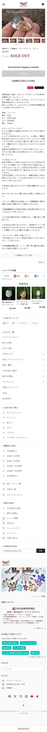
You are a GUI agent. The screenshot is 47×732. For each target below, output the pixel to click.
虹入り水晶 (7, 343)
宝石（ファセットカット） (13, 359)
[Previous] (3, 23)
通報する (41, 262)
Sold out (24, 73)
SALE (5, 393)
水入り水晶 (7, 348)
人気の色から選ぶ (10, 371)
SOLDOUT (7, 399)
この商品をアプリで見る (23, 255)
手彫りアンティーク (10, 387)
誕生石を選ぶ (8, 376)
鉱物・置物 (7, 365)
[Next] (44, 23)
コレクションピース (10, 337)
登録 (40, 551)
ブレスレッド (8, 382)
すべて (7, 276)
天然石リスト (8, 354)
